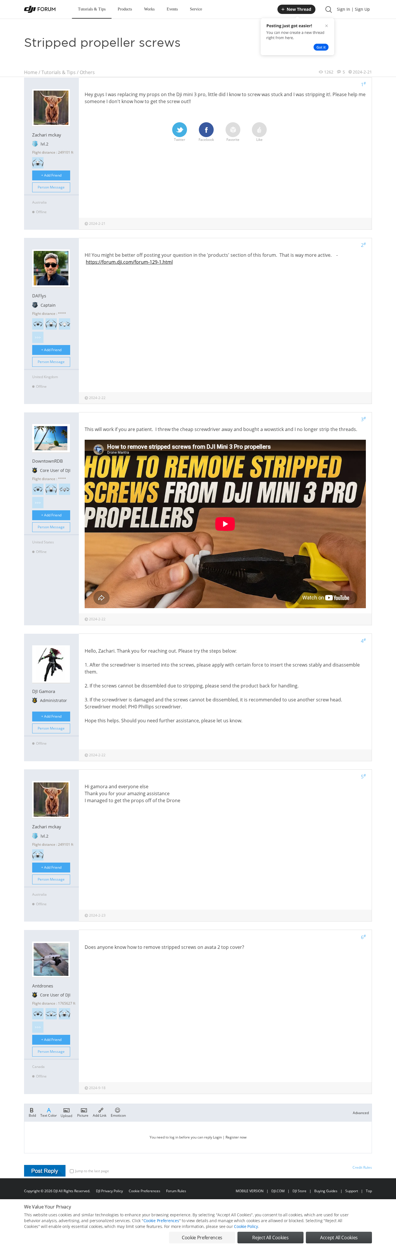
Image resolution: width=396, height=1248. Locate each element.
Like (259, 139)
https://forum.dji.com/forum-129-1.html (129, 262)
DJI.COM (278, 1190)
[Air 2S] (64, 489)
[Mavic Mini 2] (64, 324)
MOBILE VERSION (250, 1190)
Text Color (48, 1115)
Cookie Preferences (144, 1190)
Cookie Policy (246, 1226)
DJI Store (299, 1190)
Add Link (99, 1115)
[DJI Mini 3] (51, 1013)
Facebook (206, 139)
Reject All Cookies (270, 1237)
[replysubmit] (45, 1171)
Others (87, 72)
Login (217, 1137)
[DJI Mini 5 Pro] (37, 324)
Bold (32, 1115)
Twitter (179, 139)
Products (125, 9)
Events (172, 9)
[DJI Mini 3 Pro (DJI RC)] (37, 162)
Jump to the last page (92, 1170)
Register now (236, 1137)
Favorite (232, 139)
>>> (38, 337)
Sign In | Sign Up (353, 9)
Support (351, 1190)
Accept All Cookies (339, 1237)
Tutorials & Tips (92, 9)
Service (196, 9)
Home (30, 72)
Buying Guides (325, 1190)
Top (369, 1190)
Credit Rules (362, 1167)
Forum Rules (176, 1190)
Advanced (361, 1112)
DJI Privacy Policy (109, 1190)
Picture (82, 1115)
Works (149, 9)
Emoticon (118, 1115)
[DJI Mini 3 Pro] (64, 1013)
